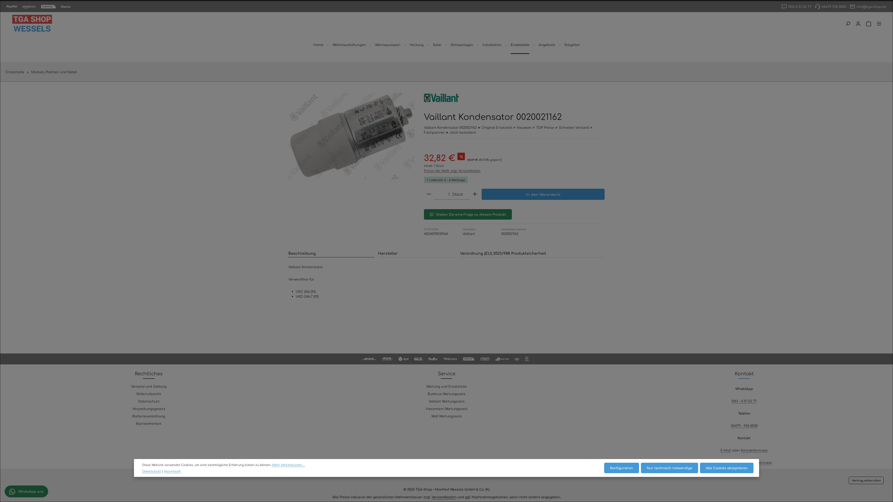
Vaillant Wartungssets (447, 401)
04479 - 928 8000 (744, 425)
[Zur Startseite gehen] (32, 23)
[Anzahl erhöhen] (475, 194)
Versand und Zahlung (149, 386)
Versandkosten (444, 497)
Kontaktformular (754, 450)
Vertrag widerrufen (866, 480)
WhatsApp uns (30, 491)
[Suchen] (848, 23)
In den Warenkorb (543, 194)
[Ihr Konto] (858, 23)
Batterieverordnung (148, 416)
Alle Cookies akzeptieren (727, 468)
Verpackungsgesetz (148, 408)
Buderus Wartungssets (447, 394)
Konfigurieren (621, 468)
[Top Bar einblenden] (879, 23)
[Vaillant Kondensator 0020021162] (351, 136)
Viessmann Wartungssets (447, 408)
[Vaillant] (441, 97)
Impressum (172, 471)
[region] (351, 136)
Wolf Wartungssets (446, 416)
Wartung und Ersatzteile (446, 386)
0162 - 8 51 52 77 (744, 401)
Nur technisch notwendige (669, 468)
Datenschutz (149, 401)
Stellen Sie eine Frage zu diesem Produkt (471, 214)
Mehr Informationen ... (288, 465)
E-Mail (725, 450)
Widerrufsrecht (148, 394)
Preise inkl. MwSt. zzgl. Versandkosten (452, 170)
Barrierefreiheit (148, 423)
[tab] (331, 253)
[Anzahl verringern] (429, 194)
